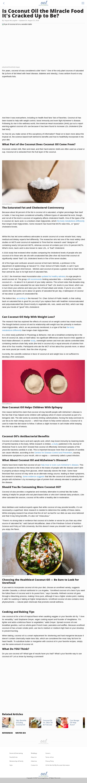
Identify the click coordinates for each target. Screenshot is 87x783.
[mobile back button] (4, 3)
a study (55, 444)
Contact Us (34, 765)
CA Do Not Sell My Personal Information (58, 765)
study (33, 340)
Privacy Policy (50, 761)
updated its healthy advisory (53, 276)
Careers (48, 753)
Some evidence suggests (33, 476)
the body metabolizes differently (70, 221)
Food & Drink (13, 757)
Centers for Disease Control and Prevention (53, 452)
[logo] (43, 3)
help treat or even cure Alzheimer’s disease (60, 465)
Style (11, 765)
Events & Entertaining (16, 753)
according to (22, 298)
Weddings (34, 753)
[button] (4, 3)
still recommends (34, 279)
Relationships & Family (16, 761)
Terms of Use (50, 757)
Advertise (34, 761)
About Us (33, 757)
